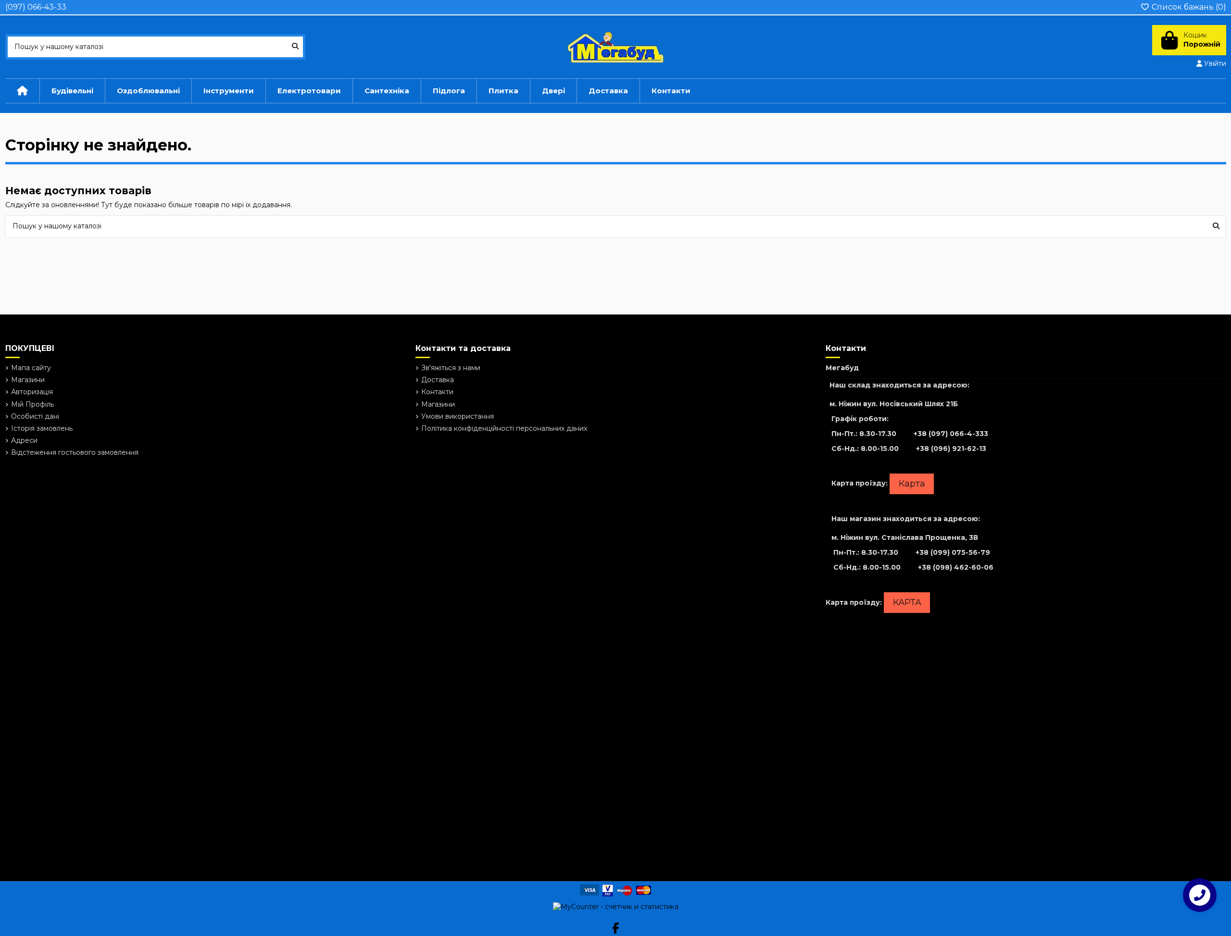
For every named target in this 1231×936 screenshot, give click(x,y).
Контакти (437, 391)
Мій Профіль (32, 404)
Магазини (28, 379)
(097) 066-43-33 (35, 7)
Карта (912, 483)
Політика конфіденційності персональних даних (504, 428)
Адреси (24, 440)
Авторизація (32, 391)
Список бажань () (1188, 7)
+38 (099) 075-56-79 (953, 552)
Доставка (437, 379)
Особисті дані (35, 416)
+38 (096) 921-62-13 (951, 448)
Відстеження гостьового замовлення (74, 452)
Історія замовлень (42, 428)
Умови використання (457, 416)
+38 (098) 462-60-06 (955, 567)
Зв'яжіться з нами (450, 367)
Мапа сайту (31, 367)
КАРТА (907, 602)
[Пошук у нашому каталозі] (295, 47)
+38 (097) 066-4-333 (951, 433)
